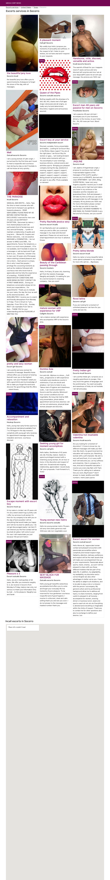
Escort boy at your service (54, 139)
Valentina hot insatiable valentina (85, 436)
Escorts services (12, 7)
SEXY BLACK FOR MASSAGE (49, 576)
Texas (35, 7)
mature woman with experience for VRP (50, 309)
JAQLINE (77, 161)
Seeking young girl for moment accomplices (51, 444)
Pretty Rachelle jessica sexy (55, 221)
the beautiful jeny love (19, 73)
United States (26, 7)
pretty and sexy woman (19, 363)
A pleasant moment (50, 40)
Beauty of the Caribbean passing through (53, 264)
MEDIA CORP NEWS (13, 3)
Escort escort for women (86, 539)
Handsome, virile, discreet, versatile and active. (87, 59)
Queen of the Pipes (50, 92)
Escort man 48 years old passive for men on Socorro (88, 106)
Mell (9, 152)
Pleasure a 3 (13, 573)
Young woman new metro (53, 519)
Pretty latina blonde (83, 250)
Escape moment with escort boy (22, 502)
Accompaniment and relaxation (18, 418)
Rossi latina (79, 298)
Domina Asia (46, 369)
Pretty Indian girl (82, 370)
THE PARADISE (15, 196)
